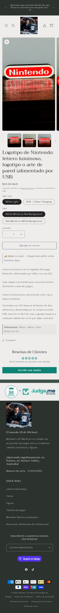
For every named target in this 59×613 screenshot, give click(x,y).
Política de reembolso (23, 597)
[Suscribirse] (49, 547)
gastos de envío (28, 188)
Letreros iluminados (16, 489)
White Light (12, 202)
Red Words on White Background (24, 221)
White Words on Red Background (24, 214)
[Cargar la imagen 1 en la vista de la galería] (14, 140)
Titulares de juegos (15, 510)
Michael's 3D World (27, 593)
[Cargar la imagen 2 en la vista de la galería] (29, 140)
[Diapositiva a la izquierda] (3, 141)
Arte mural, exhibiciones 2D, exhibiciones (27, 524)
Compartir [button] (11, 340)
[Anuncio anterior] (5, 7)
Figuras (10, 503)
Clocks (9, 496)
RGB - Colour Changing (39, 202)
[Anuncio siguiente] (53, 7)
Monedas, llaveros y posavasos (22, 517)
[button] (6, 25)
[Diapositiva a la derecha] (55, 141)
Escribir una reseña (29, 370)
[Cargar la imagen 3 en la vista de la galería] (44, 140)
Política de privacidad (45, 597)
